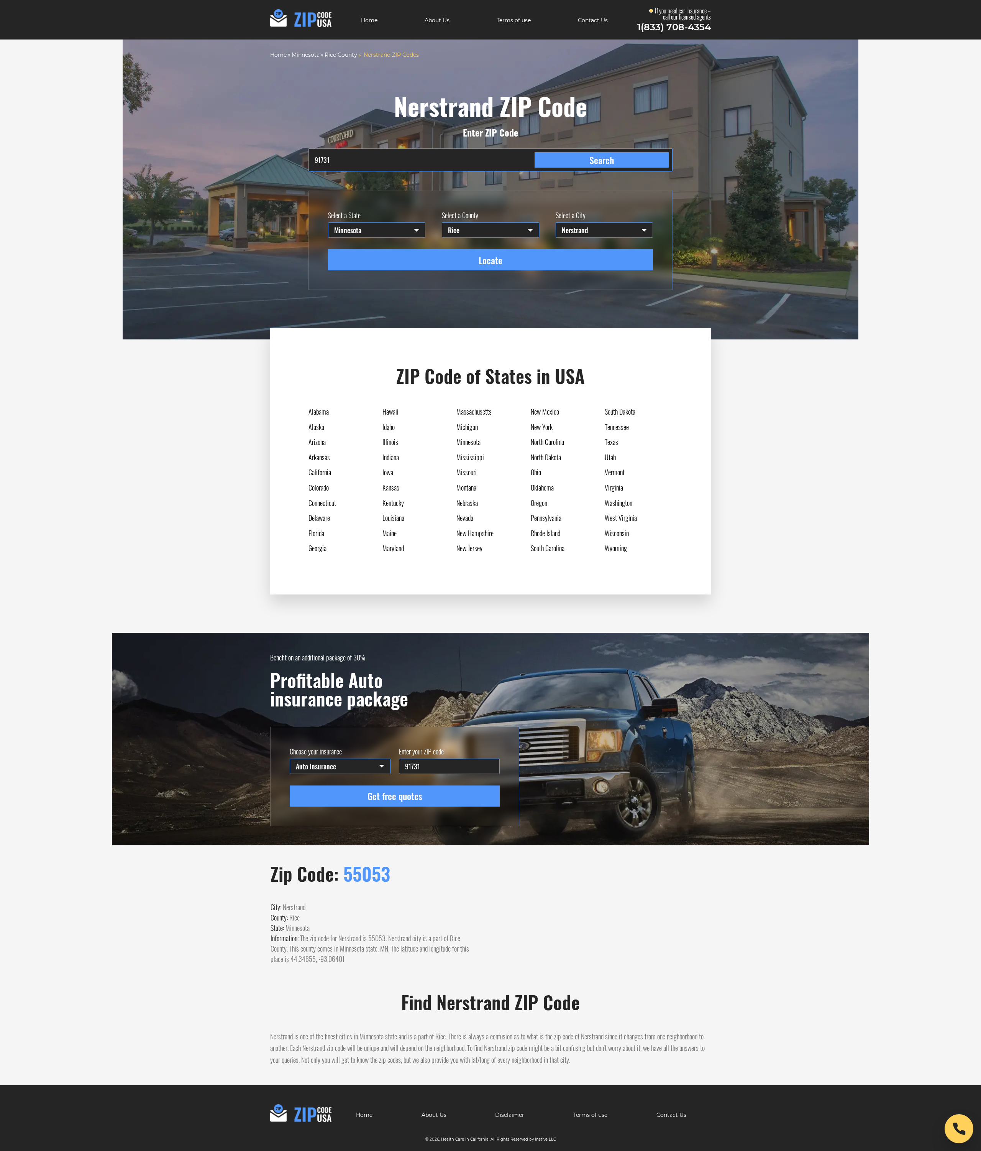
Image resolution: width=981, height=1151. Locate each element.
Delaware (319, 518)
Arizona (317, 442)
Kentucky (393, 503)
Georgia (317, 548)
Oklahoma (542, 487)
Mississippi (470, 457)
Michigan (467, 427)
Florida (316, 533)
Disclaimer (509, 1114)
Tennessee (617, 427)
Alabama (318, 412)
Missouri (466, 472)
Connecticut (322, 503)
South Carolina (547, 548)
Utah (610, 457)
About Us (437, 20)
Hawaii (390, 412)
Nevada (464, 518)
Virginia (614, 487)
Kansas (390, 487)
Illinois (390, 442)
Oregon (539, 503)
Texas (611, 442)
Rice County (341, 54)
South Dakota (620, 412)
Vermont (615, 472)
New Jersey (469, 548)
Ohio (536, 472)
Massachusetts (474, 412)
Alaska (316, 427)
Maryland (393, 548)
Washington (618, 503)
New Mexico (545, 412)
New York (542, 427)
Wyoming (616, 548)
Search (601, 160)
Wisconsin (617, 533)
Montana (466, 487)
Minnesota (306, 54)
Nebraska (467, 503)
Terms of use (514, 20)
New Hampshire (475, 533)
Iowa (387, 472)
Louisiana (393, 518)
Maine (389, 533)
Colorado (318, 487)
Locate (490, 260)
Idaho (388, 427)
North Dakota (546, 457)
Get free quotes (394, 796)
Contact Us (593, 20)
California (319, 472)
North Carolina (547, 442)
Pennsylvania (546, 518)
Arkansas (319, 457)
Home (369, 20)
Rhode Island (545, 533)
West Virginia (621, 518)
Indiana (390, 457)
